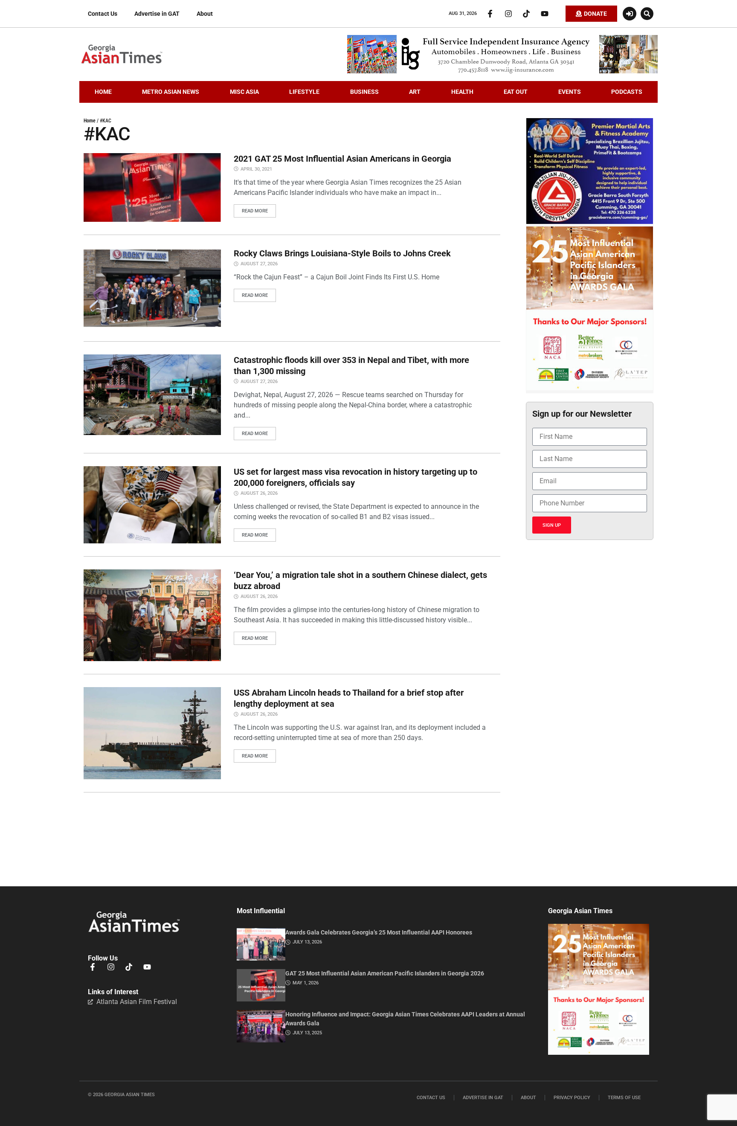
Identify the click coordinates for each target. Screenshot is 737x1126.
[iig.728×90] (502, 71)
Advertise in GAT (157, 13)
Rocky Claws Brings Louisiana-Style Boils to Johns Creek (342, 253)
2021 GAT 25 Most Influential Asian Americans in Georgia (342, 159)
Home (90, 121)
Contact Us (102, 13)
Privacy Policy (572, 1097)
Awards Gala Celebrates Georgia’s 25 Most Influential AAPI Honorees (378, 932)
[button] (647, 13)
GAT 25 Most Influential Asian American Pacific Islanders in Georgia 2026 (384, 973)
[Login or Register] (629, 13)
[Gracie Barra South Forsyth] (589, 221)
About (205, 13)
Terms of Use (624, 1097)
